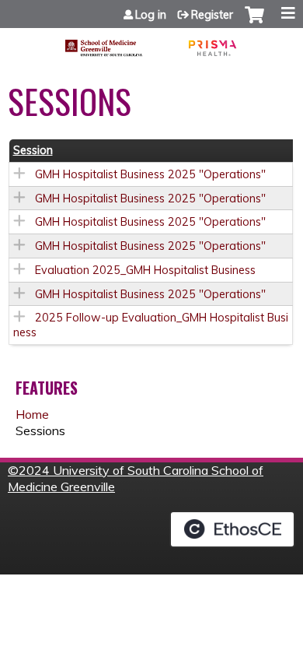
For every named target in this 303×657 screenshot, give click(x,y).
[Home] (151, 42)
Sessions (40, 430)
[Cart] (254, 22)
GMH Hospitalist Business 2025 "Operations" (150, 174)
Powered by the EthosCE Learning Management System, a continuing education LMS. (232, 529)
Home (32, 414)
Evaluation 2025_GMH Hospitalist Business (145, 270)
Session (33, 150)
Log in (150, 14)
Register (212, 14)
